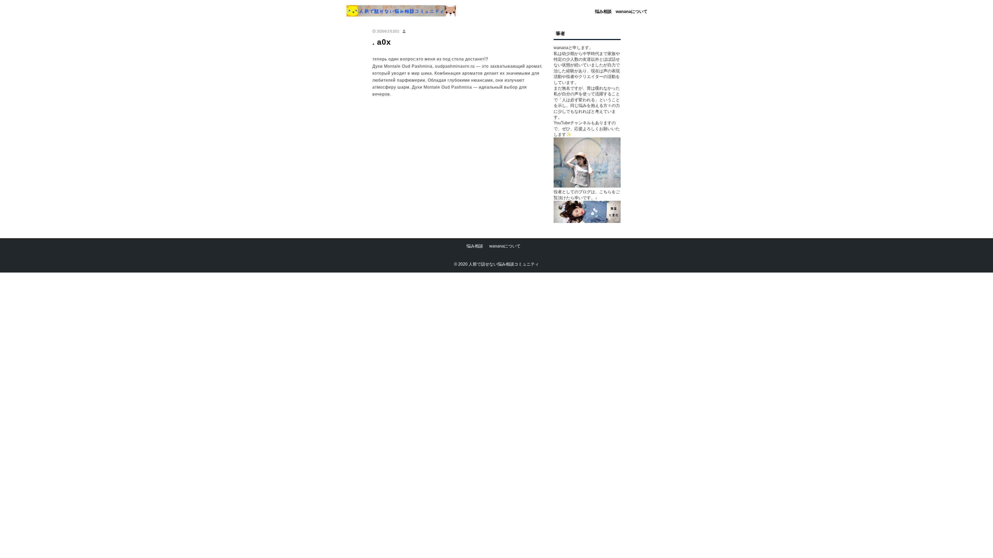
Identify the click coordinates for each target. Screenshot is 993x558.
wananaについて (632, 11)
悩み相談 (603, 11)
